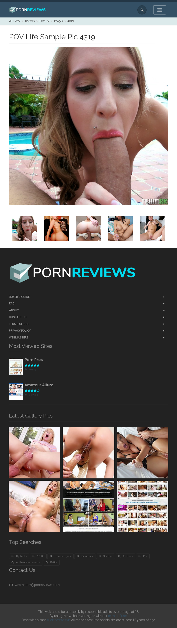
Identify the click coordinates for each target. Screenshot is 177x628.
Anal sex (128, 556)
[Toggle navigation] (159, 9)
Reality (32, 369)
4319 (71, 21)
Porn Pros (34, 360)
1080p (40, 556)
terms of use (117, 616)
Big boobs (21, 556)
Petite (53, 562)
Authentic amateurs (28, 562)
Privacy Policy (20, 330)
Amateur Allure (39, 385)
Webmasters (19, 337)
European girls (62, 556)
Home (17, 21)
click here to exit (58, 620)
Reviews (30, 21)
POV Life (44, 21)
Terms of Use (19, 324)
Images (58, 21)
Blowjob (33, 394)
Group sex (87, 556)
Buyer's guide (19, 296)
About (14, 310)
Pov (145, 556)
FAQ (12, 303)
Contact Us (18, 317)
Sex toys (107, 556)
